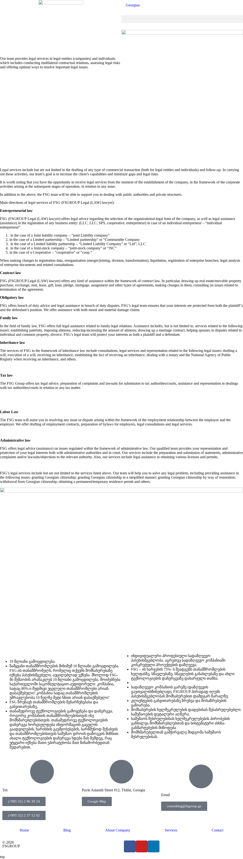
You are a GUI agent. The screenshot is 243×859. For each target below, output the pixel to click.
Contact (217, 830)
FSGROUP (11, 846)
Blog (67, 830)
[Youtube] (142, 846)
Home (24, 830)
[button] (182, 19)
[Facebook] (130, 846)
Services (171, 830)
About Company (117, 830)
